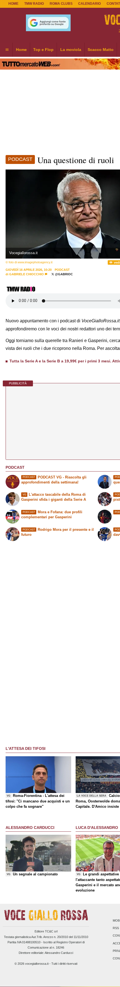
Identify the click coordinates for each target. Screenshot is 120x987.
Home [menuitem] (21, 49)
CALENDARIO (89, 3)
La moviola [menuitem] (70, 49)
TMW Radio (34, 3)
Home (13, 3)
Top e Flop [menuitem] (43, 49)
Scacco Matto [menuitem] (101, 49)
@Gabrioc (63, 274)
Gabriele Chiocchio (26, 274)
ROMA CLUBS (61, 3)
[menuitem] (7, 50)
